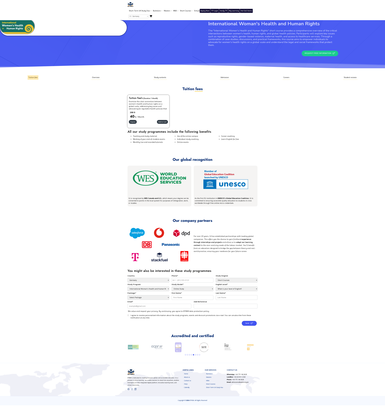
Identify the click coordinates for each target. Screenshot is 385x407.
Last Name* (221, 293)
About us (187, 377)
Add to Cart (162, 122)
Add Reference (200, 302)
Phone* (175, 276)
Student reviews (350, 77)
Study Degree (222, 276)
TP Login (214, 11)
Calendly (186, 387)
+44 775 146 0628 (237, 374)
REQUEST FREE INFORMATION (318, 53)
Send (247, 323)
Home (186, 373)
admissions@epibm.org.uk (237, 382)
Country (131, 276)
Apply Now (205, 11)
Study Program (134, 284)
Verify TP (223, 11)
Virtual (197, 11)
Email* (130, 302)
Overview (96, 77)
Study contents (160, 77)
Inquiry (132, 122)
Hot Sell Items (246, 11)
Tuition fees (33, 77)
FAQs (186, 384)
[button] (185, 354)
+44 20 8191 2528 (236, 377)
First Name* (177, 293)
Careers (286, 77)
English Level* (222, 284)
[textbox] (138, 16)
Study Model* (178, 284)
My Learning (234, 11)
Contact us (187, 380)
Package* (132, 293)
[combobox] (139, 16)
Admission (225, 77)
